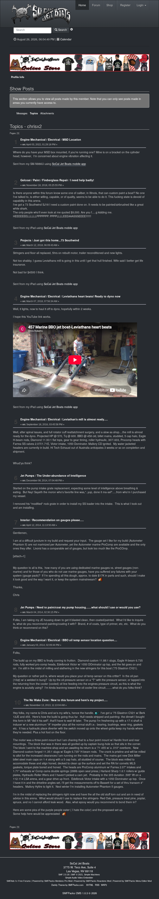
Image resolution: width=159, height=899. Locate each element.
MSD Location (71, 139)
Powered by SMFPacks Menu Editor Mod (132, 881)
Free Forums (24, 881)
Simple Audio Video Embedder (79, 877)
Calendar (66, 39)
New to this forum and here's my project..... (79, 700)
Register (125, 5)
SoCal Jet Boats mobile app (69, 164)
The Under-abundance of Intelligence (61, 475)
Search (62, 30)
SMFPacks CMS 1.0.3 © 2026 (79, 893)
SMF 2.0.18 (63, 874)
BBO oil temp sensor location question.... (89, 640)
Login (140, 5)
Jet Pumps (27, 475)
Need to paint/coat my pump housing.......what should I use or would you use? (89, 607)
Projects (25, 240)
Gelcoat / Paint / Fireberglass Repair (44, 180)
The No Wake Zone (36, 700)
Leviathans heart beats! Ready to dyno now (91, 296)
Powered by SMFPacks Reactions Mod (92, 881)
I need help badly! (82, 180)
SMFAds (11, 881)
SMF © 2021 (77, 874)
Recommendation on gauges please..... (58, 520)
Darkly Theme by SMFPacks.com (67, 884)
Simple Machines (92, 874)
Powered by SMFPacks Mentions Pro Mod (52, 881)
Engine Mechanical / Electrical (40, 139)
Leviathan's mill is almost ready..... (85, 419)
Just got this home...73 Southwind (56, 240)
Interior (25, 520)
